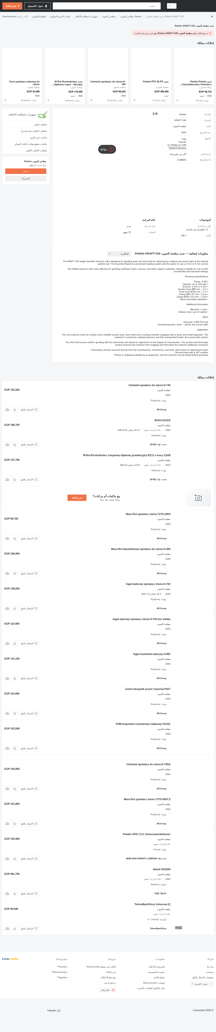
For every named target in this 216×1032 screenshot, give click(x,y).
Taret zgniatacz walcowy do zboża (24, 83)
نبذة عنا (210, 966)
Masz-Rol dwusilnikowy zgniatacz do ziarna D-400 (140, 549)
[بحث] (158, 6)
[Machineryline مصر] (197, 6)
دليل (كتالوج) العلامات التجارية (151, 988)
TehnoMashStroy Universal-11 (152, 904)
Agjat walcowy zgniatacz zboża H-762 (148, 584)
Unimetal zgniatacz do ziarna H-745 (149, 385)
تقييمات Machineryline (154, 983)
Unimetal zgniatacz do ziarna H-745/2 (148, 764)
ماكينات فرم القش (38, 137)
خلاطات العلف (40, 124)
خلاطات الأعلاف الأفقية (36, 150)
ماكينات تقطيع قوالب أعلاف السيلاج (31, 144)
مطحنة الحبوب (179, 126)
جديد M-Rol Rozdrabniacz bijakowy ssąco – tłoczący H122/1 (68, 83)
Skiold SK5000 (161, 869)
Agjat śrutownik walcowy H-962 (151, 654)
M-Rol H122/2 (162, 420)
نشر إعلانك (77, 497)
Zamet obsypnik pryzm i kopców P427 (147, 689)
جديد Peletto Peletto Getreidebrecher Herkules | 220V (197, 83)
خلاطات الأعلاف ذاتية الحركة (34, 131)
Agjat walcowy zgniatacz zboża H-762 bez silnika (141, 619)
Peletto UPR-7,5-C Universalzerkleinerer (146, 834)
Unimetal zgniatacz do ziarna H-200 (108, 83)
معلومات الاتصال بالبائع (203, 977)
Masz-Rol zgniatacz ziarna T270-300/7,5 (147, 799)
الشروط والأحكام (157, 966)
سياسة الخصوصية (156, 972)
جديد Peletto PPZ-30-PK (156, 81)
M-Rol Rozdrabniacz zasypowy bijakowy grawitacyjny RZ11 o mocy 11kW (126, 455)
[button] (15, 410)
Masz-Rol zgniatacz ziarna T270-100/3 (148, 514)
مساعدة (210, 972)
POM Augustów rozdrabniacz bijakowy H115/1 (143, 724)
